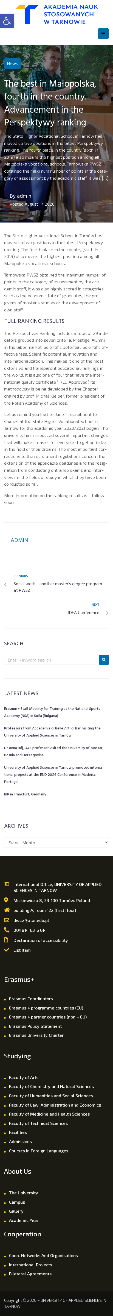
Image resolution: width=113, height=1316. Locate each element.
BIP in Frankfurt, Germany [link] (25, 794)
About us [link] (17, 1171)
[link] (7, 21)
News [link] (12, 63)
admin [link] (24, 196)
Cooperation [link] (22, 1234)
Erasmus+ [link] (19, 979)
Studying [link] (17, 1056)
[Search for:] (50, 660)
